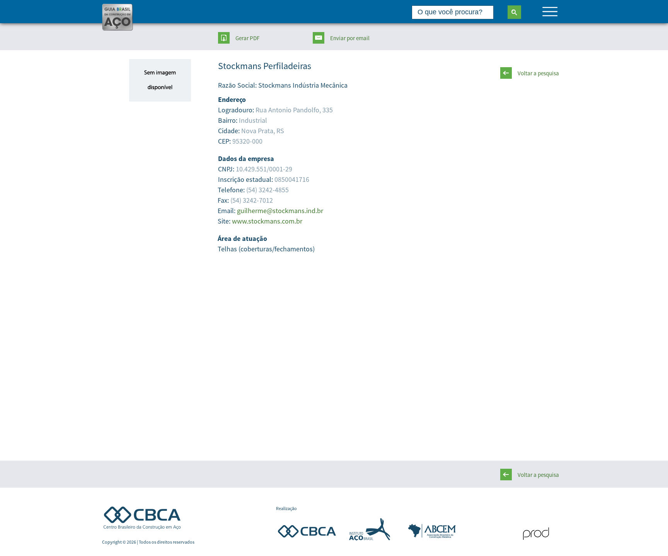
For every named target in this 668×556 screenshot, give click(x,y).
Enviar (350, 38)
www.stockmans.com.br (267, 221)
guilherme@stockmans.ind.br (280, 210)
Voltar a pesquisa (538, 73)
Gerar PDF (247, 38)
